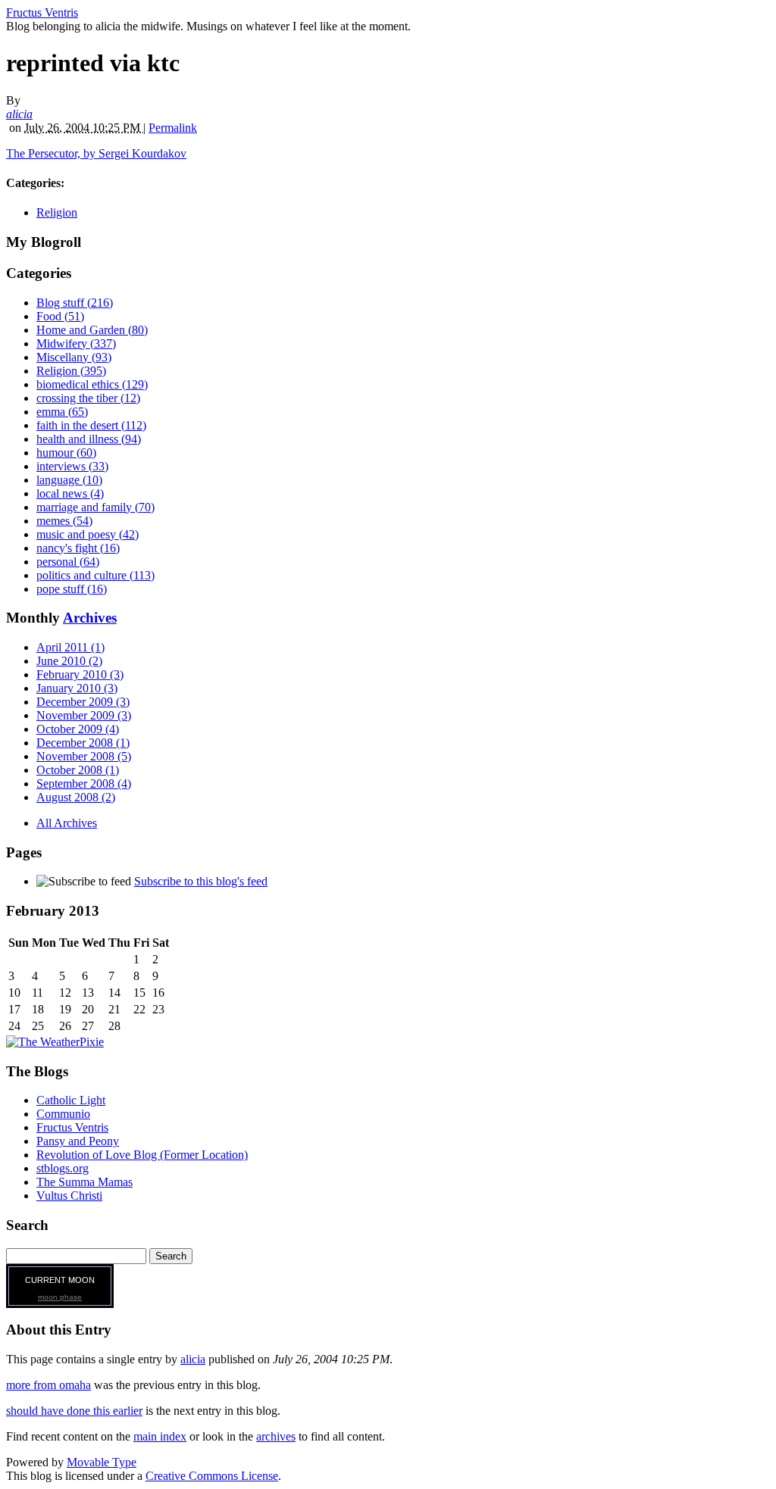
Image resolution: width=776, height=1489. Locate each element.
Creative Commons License (212, 1475)
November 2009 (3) (83, 715)
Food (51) (60, 316)
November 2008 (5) (83, 756)
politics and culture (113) (95, 575)
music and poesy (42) (87, 534)
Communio (63, 1113)
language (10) (69, 479)
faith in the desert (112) (91, 425)
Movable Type (101, 1462)
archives (276, 1436)
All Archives (66, 822)
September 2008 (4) (83, 783)
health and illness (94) (88, 438)
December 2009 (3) (83, 701)
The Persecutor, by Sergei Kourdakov (96, 153)
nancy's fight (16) (78, 548)
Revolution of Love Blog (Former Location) (142, 1154)
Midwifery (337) (76, 343)
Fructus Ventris (42, 12)
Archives (90, 618)
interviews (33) (72, 466)
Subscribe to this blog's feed (201, 881)
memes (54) (64, 520)
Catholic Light (70, 1100)
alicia (19, 114)
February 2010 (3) (80, 674)
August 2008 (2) (75, 797)
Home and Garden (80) (92, 329)
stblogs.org (62, 1168)
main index (159, 1436)
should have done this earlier (74, 1410)
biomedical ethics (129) (92, 384)
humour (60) (66, 452)
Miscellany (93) (73, 357)
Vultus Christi (69, 1195)
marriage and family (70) (95, 507)
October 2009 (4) (77, 729)
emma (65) (62, 411)
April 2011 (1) (70, 647)
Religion (56, 212)
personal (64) (67, 561)
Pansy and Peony (77, 1141)
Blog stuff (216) (74, 302)
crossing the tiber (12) (88, 398)
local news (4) (70, 493)
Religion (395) (71, 370)
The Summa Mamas (84, 1181)
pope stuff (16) (71, 588)
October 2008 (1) (77, 769)
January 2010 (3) (76, 688)
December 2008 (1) (83, 742)
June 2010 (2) (69, 660)
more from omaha (48, 1384)
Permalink (173, 127)
